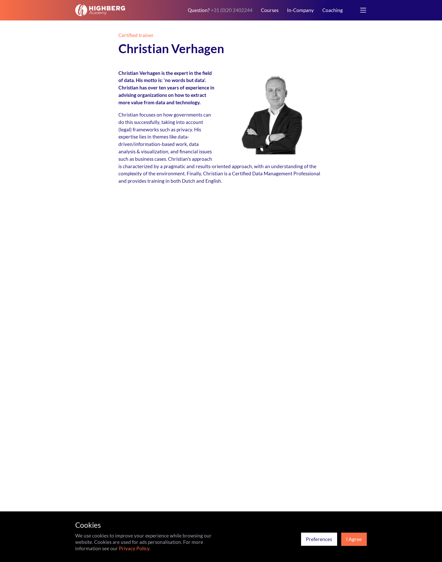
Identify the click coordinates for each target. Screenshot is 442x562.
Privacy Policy (134, 548)
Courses (270, 10)
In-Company (300, 10)
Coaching (332, 10)
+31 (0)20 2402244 (231, 10)
